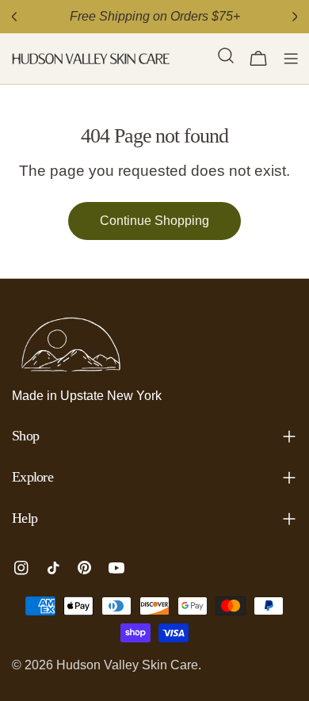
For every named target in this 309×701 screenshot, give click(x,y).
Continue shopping (154, 220)
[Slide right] (295, 17)
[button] (226, 58)
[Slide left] (14, 17)
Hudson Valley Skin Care (127, 665)
